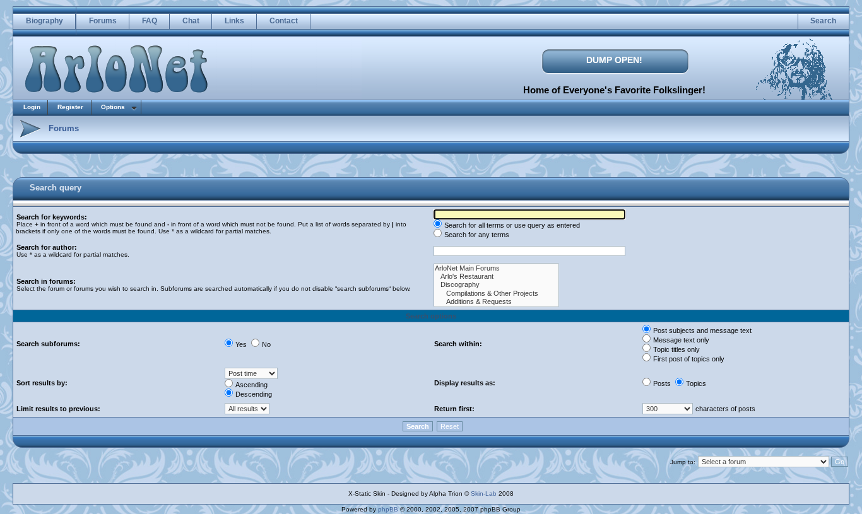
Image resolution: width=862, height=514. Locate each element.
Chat (190, 20)
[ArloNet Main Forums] (496, 268)
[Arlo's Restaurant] (496, 276)
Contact (283, 20)
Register (70, 106)
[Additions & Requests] (496, 302)
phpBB (388, 509)
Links (234, 20)
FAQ (149, 20)
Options (113, 106)
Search (823, 20)
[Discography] (496, 285)
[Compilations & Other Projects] (496, 293)
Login (31, 106)
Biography (44, 20)
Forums (103, 20)
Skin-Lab (484, 493)
